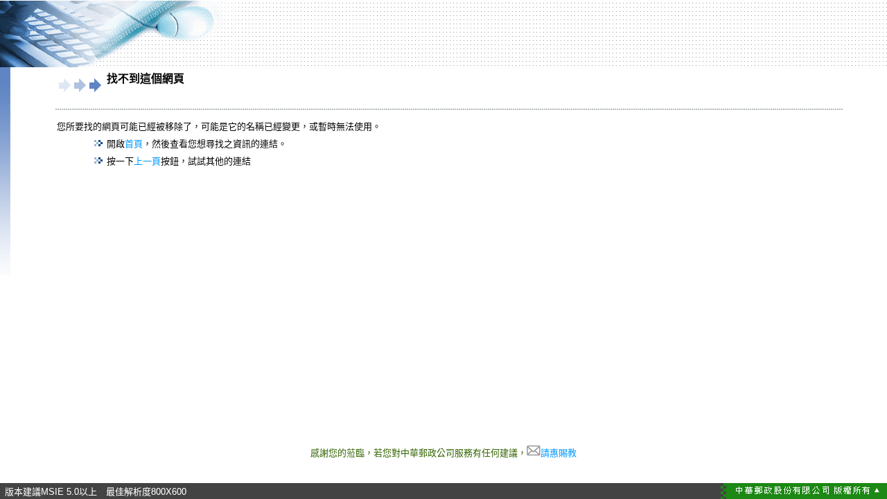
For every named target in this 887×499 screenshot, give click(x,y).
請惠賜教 (559, 453)
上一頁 (147, 161)
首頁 (134, 144)
